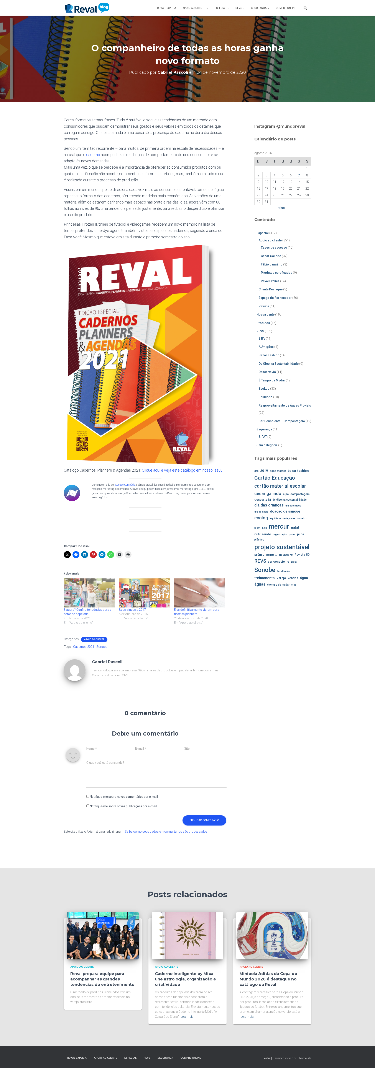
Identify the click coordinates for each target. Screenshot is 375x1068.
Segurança (259, 8)
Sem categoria (267, 445)
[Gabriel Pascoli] (75, 670)
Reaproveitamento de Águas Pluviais (285, 405)
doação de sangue (285, 511)
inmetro (301, 518)
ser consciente (278, 561)
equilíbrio (275, 518)
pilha (300, 534)
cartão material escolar (280, 486)
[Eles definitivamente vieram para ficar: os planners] (199, 592)
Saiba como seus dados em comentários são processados (166, 831)
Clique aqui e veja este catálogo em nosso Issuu (182, 470)
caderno (93, 154)
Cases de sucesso (274, 247)
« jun (281, 207)
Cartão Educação (274, 478)
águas (259, 584)
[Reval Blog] (87, 7)
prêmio (259, 554)
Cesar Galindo (271, 256)
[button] (207, 8)
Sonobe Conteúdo (125, 484)
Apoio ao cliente (194, 8)
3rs (256, 470)
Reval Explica (166, 8)
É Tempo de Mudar (272, 380)
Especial (221, 8)
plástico (259, 539)
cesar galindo (267, 493)
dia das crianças (269, 505)
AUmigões (266, 346)
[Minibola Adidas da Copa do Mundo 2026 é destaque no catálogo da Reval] (272, 935)
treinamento (264, 578)
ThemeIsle (304, 1058)
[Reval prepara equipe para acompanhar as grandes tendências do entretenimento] (103, 935)
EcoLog (264, 388)
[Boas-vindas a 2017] (144, 592)
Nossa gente (266, 314)
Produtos (263, 323)
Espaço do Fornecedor (275, 298)
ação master (278, 470)
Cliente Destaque (271, 289)
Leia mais (187, 1016)
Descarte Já (267, 372)
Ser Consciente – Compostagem (282, 421)
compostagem (299, 494)
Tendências (284, 571)
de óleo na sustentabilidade (290, 499)
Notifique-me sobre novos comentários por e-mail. (124, 796)
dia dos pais (261, 511)
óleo (293, 584)
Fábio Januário (272, 264)
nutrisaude (262, 534)
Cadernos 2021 (83, 646)
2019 (264, 471)
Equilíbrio (266, 397)
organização (280, 534)
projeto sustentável (281, 547)
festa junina (289, 518)
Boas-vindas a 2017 (132, 609)
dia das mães (293, 505)
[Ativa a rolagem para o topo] (366, 1059)
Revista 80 (301, 555)
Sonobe (101, 646)
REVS (239, 8)
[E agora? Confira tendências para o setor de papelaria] (89, 592)
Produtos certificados (276, 272)
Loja (264, 527)
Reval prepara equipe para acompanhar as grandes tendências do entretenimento (102, 979)
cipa (286, 494)
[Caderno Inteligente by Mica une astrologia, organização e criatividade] (187, 935)
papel (292, 534)
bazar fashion (298, 471)
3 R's (262, 338)
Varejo (281, 578)
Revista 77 (271, 555)
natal (295, 527)
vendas (293, 578)
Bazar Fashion (269, 355)
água (304, 578)
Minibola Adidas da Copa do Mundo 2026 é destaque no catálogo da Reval (268, 979)
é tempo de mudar (278, 584)
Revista (264, 306)
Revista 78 (286, 554)
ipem (257, 527)
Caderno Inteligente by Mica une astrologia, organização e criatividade (185, 979)
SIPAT (263, 436)
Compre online (286, 8)
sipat (294, 561)
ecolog (261, 517)
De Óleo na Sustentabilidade (279, 363)
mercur (279, 526)
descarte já (262, 499)
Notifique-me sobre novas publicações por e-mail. (123, 806)
